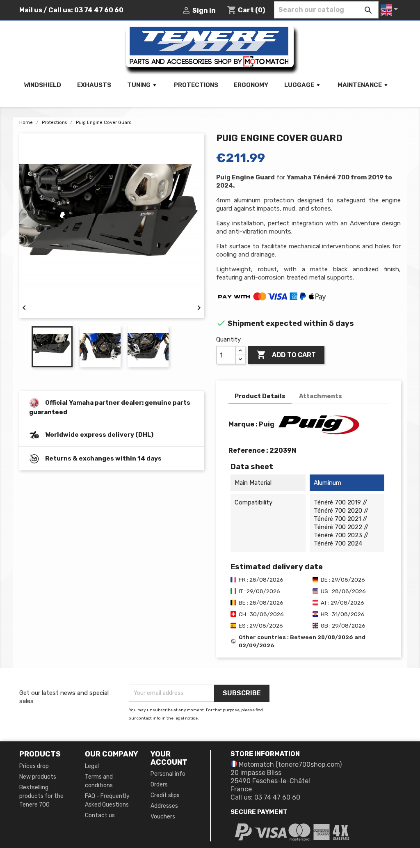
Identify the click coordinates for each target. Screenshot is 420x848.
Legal (92, 766)
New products (37, 776)
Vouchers (163, 816)
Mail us (30, 10)
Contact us (100, 815)
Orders (159, 784)
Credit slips (165, 795)
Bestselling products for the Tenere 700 (41, 796)
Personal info (168, 773)
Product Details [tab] (260, 396)
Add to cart (286, 355)
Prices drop (34, 766)
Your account (169, 758)
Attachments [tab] (320, 396)
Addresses (164, 805)
